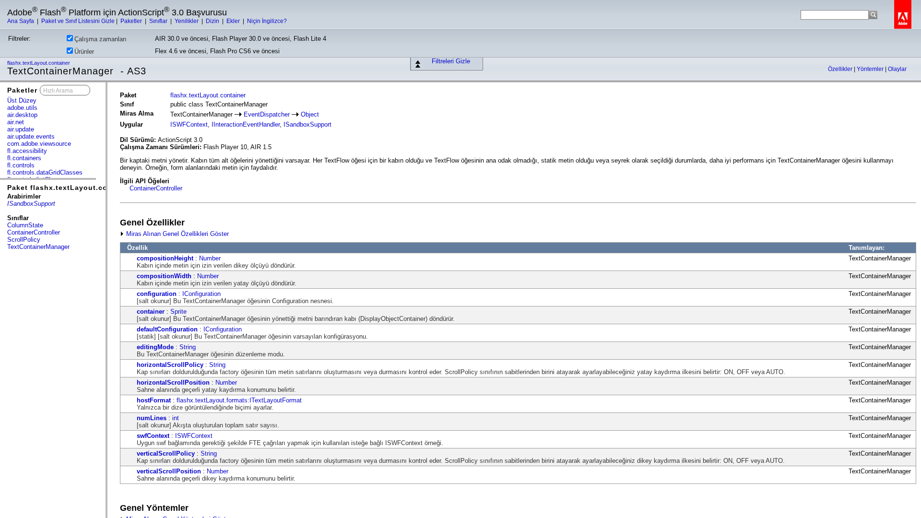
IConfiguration (201, 293)
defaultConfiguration (167, 329)
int (175, 418)
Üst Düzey (21, 100)
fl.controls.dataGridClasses (45, 172)
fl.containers (24, 158)
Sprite (178, 311)
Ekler (233, 21)
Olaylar (897, 69)
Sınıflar (159, 21)
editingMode (155, 347)
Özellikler (841, 69)
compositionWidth (164, 276)
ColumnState (25, 225)
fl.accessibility (27, 150)
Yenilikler (187, 21)
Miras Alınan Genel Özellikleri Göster (176, 233)
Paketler (131, 21)
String (187, 347)
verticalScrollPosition (169, 471)
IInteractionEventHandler (246, 124)
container (151, 311)
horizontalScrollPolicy (170, 364)
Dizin (213, 21)
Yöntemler (871, 69)
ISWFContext (189, 124)
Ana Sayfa (21, 21)
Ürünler (84, 51)
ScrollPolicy (23, 239)
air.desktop (22, 114)
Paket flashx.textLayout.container (70, 187)
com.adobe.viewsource (39, 143)
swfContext (153, 435)
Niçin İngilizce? (267, 21)
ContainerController (33, 232)
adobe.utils (22, 107)
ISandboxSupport (307, 124)
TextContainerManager (38, 246)
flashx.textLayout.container (39, 63)
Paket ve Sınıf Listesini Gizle (78, 21)
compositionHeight (165, 258)
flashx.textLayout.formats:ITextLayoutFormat (239, 400)
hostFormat (154, 400)
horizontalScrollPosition (173, 382)
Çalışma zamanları (100, 39)
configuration (157, 293)
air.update (20, 129)
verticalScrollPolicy (166, 453)
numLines (151, 418)
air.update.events (31, 136)
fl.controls (21, 165)
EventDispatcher (267, 114)
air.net (15, 122)
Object (310, 114)
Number (210, 258)
